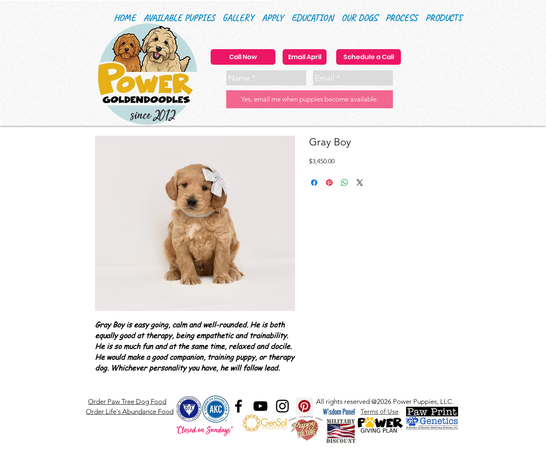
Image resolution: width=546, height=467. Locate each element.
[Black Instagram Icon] (282, 406)
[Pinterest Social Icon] (304, 406)
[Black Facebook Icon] (238, 406)
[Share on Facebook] (314, 182)
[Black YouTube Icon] (260, 406)
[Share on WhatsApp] (344, 182)
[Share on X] (360, 182)
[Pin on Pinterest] (329, 182)
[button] (312, 17)
